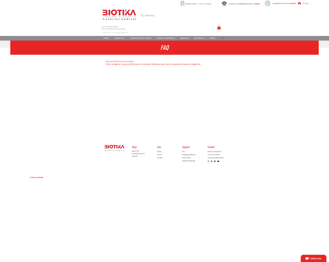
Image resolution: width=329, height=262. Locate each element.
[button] (219, 27)
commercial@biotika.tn (215, 158)
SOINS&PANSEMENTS (138, 154)
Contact (160, 158)
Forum (159, 155)
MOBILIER (135, 156)
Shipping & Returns (189, 155)
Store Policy (186, 158)
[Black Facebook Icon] (208, 161)
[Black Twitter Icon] (215, 161)
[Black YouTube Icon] (218, 161)
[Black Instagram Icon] (212, 161)
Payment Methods (188, 161)
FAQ (183, 151)
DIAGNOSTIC (135, 151)
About (159, 151)
